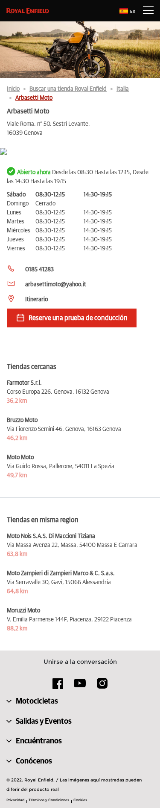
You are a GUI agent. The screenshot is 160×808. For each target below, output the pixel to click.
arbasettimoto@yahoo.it (55, 285)
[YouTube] (80, 687)
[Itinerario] (80, 152)
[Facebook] (58, 686)
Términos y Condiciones (49, 800)
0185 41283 (39, 270)
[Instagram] (102, 686)
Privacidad (15, 800)
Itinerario (36, 300)
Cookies (80, 800)
